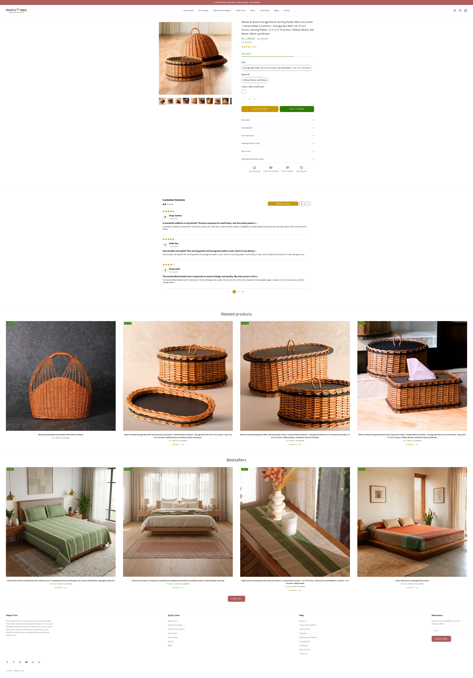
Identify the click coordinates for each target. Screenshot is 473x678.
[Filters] (301, 203)
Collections (264, 10)
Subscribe (441, 638)
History (287, 10)
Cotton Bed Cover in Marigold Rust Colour (412, 581)
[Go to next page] (243, 291)
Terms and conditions (308, 625)
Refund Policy (304, 649)
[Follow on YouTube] (26, 662)
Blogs (276, 10)
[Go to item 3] (178, 101)
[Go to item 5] (193, 101)
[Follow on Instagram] (20, 662)
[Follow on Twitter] (13, 662)
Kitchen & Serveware (222, 10)
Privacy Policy (304, 629)
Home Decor (173, 637)
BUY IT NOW (297, 109)
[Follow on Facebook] (7, 662)
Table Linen (240, 10)
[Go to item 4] (186, 101)
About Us (303, 621)
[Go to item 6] (201, 101)
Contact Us (303, 653)
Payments (303, 633)
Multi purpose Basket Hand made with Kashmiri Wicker (61, 434)
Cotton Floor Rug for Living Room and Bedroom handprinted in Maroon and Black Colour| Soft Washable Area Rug (178, 581)
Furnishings (203, 10)
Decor (252, 10)
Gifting (170, 641)
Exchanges (303, 645)
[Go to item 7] (209, 101)
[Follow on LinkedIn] (33, 662)
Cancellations (304, 641)
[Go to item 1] (162, 101)
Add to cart (260, 109)
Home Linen (188, 10)
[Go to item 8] (217, 101)
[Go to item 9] (225, 101)
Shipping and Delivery (308, 637)
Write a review (283, 203)
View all (236, 598)
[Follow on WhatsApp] (39, 662)
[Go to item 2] (170, 101)
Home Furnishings (175, 625)
